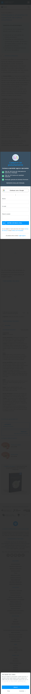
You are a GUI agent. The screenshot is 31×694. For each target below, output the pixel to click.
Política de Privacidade (17, 230)
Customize (21, 691)
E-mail (4, 206)
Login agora (22, 235)
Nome (4, 198)
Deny (8, 691)
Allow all (15, 687)
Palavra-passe (6, 214)
